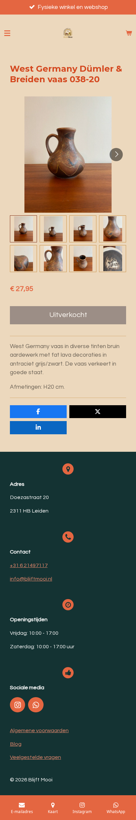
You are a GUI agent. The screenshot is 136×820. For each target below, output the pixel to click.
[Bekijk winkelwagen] (128, 33)
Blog (15, 744)
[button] (23, 228)
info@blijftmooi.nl (31, 579)
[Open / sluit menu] (7, 33)
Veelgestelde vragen (35, 757)
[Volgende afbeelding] (116, 154)
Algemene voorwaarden (39, 730)
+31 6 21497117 (29, 565)
